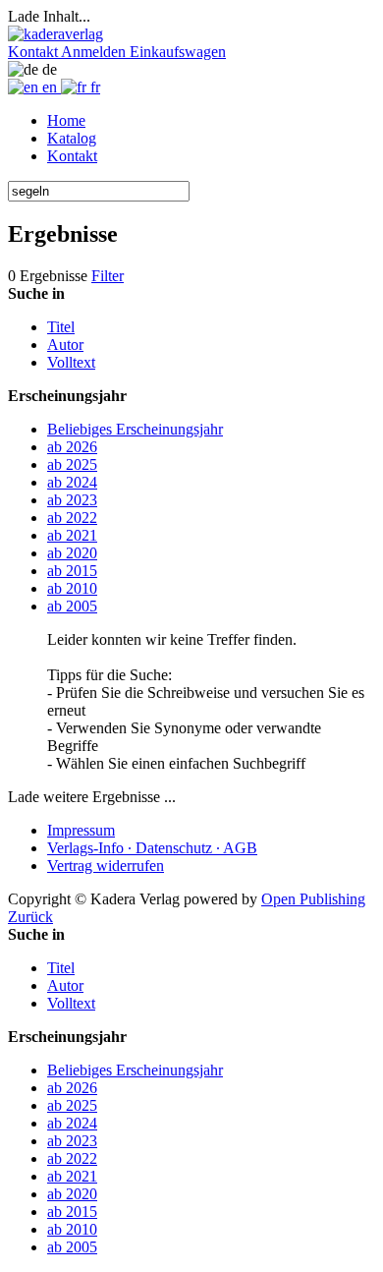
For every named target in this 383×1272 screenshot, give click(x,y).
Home (66, 120)
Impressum (81, 830)
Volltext (71, 362)
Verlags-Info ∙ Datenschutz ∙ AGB (152, 847)
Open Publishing (313, 899)
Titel (61, 326)
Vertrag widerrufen (105, 865)
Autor (65, 344)
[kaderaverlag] (55, 34)
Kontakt (72, 155)
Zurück (30, 916)
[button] (34, 51)
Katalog (71, 138)
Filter (107, 275)
